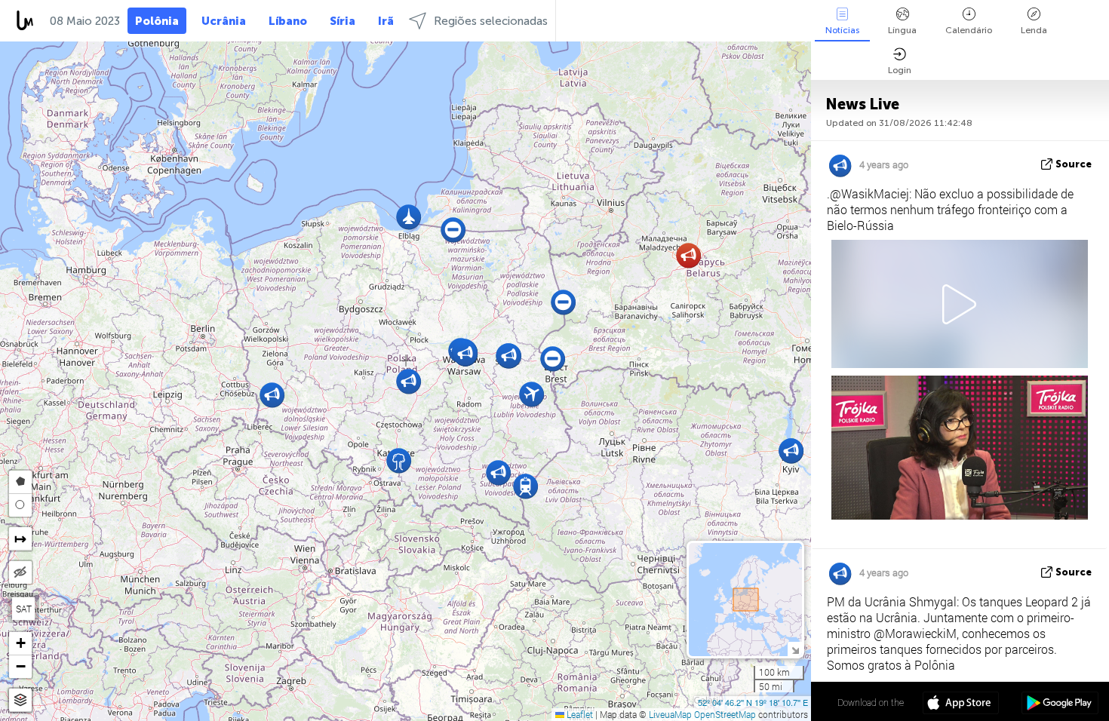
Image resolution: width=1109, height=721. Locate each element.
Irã (386, 21)
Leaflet (578, 714)
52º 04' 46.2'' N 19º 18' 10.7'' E (753, 702)
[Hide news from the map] (20, 572)
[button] (398, 460)
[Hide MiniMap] (795, 649)
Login (899, 70)
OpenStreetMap (725, 714)
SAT (24, 609)
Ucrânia (223, 21)
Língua (902, 30)
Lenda (1034, 30)
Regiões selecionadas (491, 21)
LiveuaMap (670, 714)
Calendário (968, 30)
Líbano (288, 21)
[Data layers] (20, 700)
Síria (342, 21)
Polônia (157, 21)
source (1073, 164)
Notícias (842, 30)
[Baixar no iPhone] (961, 704)
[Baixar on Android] (1059, 704)
